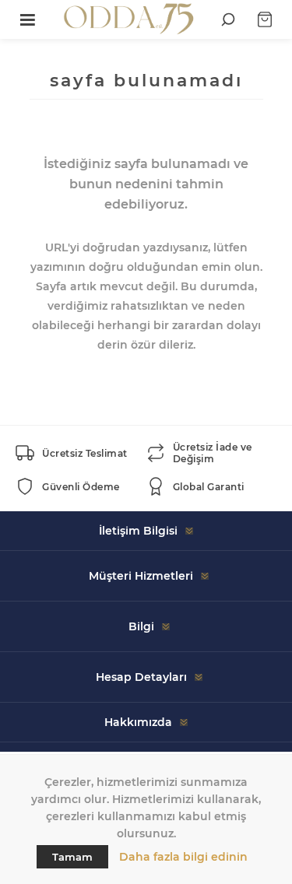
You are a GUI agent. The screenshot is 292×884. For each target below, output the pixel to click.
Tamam (72, 857)
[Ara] (228, 19)
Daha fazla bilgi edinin (183, 857)
